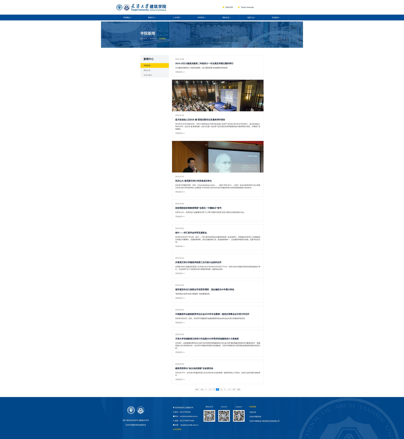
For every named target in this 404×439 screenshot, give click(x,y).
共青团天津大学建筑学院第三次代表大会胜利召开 (198, 262)
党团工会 (250, 17)
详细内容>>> (180, 72)
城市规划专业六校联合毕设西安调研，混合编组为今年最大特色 (204, 289)
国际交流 (225, 17)
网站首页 (143, 38)
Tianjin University (247, 7)
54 (229, 389)
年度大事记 (148, 75)
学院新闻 (147, 65)
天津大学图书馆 (255, 417)
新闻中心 (151, 17)
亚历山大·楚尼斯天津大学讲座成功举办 (193, 181)
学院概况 (126, 17)
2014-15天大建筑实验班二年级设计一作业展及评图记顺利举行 (204, 63)
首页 (197, 389)
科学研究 (201, 17)
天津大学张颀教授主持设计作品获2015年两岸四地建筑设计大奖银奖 (207, 339)
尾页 (238, 389)
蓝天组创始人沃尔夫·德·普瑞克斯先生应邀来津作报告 (200, 119)
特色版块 (275, 17)
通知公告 (147, 70)
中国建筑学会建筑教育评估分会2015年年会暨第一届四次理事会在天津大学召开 (212, 314)
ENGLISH (229, 7)
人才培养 (176, 17)
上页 (202, 389)
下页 (234, 389)
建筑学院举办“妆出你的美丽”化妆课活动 (194, 368)
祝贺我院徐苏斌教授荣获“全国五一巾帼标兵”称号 (198, 208)
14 (213, 389)
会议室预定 (177, 429)
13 (210, 389)
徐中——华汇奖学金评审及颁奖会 (191, 232)
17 (224, 389)
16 (221, 389)
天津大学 (252, 412)
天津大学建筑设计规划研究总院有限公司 (264, 421)
